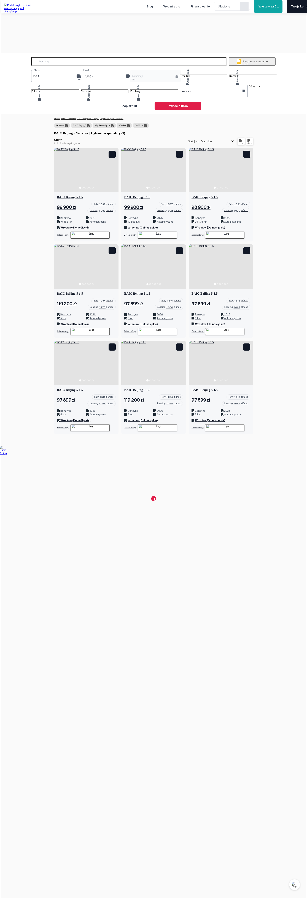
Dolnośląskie (109, 118)
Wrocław (119, 118)
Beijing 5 (97, 118)
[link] (103, 204)
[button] (56, 76)
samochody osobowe (76, 118)
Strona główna (60, 118)
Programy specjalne (255, 61)
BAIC (90, 118)
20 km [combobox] (252, 86)
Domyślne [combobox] (206, 141)
